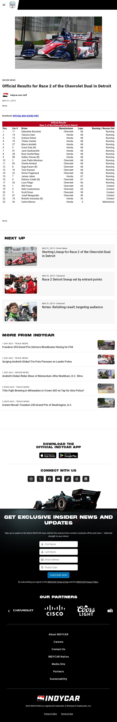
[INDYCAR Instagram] (31, 479)
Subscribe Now (58, 575)
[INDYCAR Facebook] (49, 479)
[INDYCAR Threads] (76, 479)
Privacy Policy (50, 713)
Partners (58, 671)
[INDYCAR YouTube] (58, 479)
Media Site (58, 664)
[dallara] (23, 610)
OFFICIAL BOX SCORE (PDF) (26, 115)
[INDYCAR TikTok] (67, 479)
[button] (9, 611)
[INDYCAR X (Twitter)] (40, 479)
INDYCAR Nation (58, 656)
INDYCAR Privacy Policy (87, 582)
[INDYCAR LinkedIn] (85, 479)
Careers (58, 641)
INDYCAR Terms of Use (58, 582)
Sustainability (58, 679)
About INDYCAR (58, 634)
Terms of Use (67, 713)
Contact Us (58, 649)
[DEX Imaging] (55, 610)
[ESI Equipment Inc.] (86, 610)
